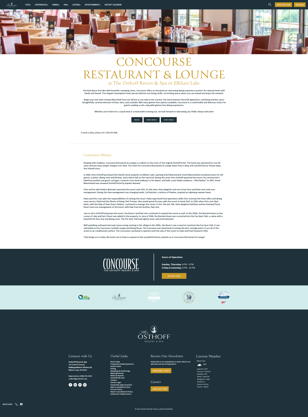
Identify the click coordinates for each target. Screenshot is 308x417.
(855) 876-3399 (86, 376)
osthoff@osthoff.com (78, 379)
